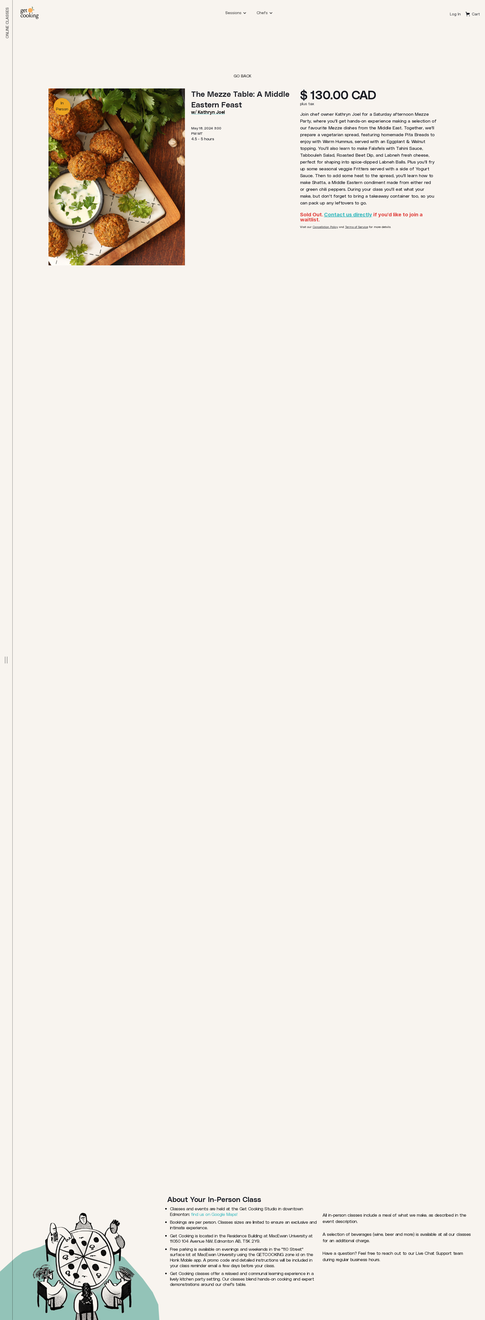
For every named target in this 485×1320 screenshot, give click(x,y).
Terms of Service (356, 226)
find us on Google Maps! (214, 1214)
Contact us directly (348, 215)
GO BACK (242, 75)
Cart (476, 14)
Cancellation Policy (325, 226)
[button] (236, 12)
